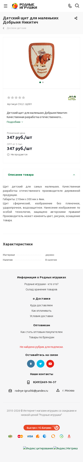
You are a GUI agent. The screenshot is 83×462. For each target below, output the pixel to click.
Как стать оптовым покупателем (42, 331)
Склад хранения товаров (41, 289)
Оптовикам (41, 325)
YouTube (50, 364)
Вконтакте (31, 364)
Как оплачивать (42, 310)
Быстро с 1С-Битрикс (39, 427)
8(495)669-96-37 (44, 382)
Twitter (40, 364)
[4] (20, 97)
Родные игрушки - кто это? (41, 284)
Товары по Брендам (41, 337)
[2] (12, 97)
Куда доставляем (41, 305)
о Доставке (41, 298)
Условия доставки (41, 316)
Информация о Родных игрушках (41, 277)
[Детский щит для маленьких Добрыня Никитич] (41, 61)
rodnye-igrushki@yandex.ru (31, 390)
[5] (23, 97)
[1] (9, 97)
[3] (16, 97)
